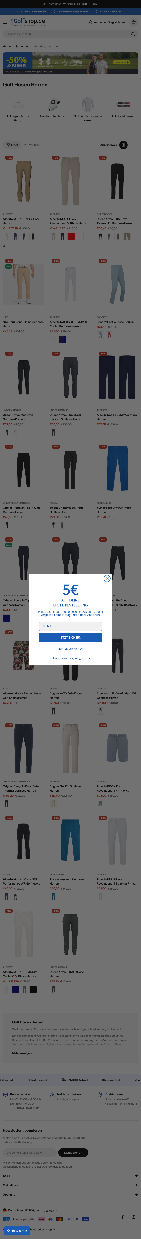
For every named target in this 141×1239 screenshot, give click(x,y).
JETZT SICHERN (70, 638)
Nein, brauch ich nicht (70, 648)
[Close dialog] (107, 578)
